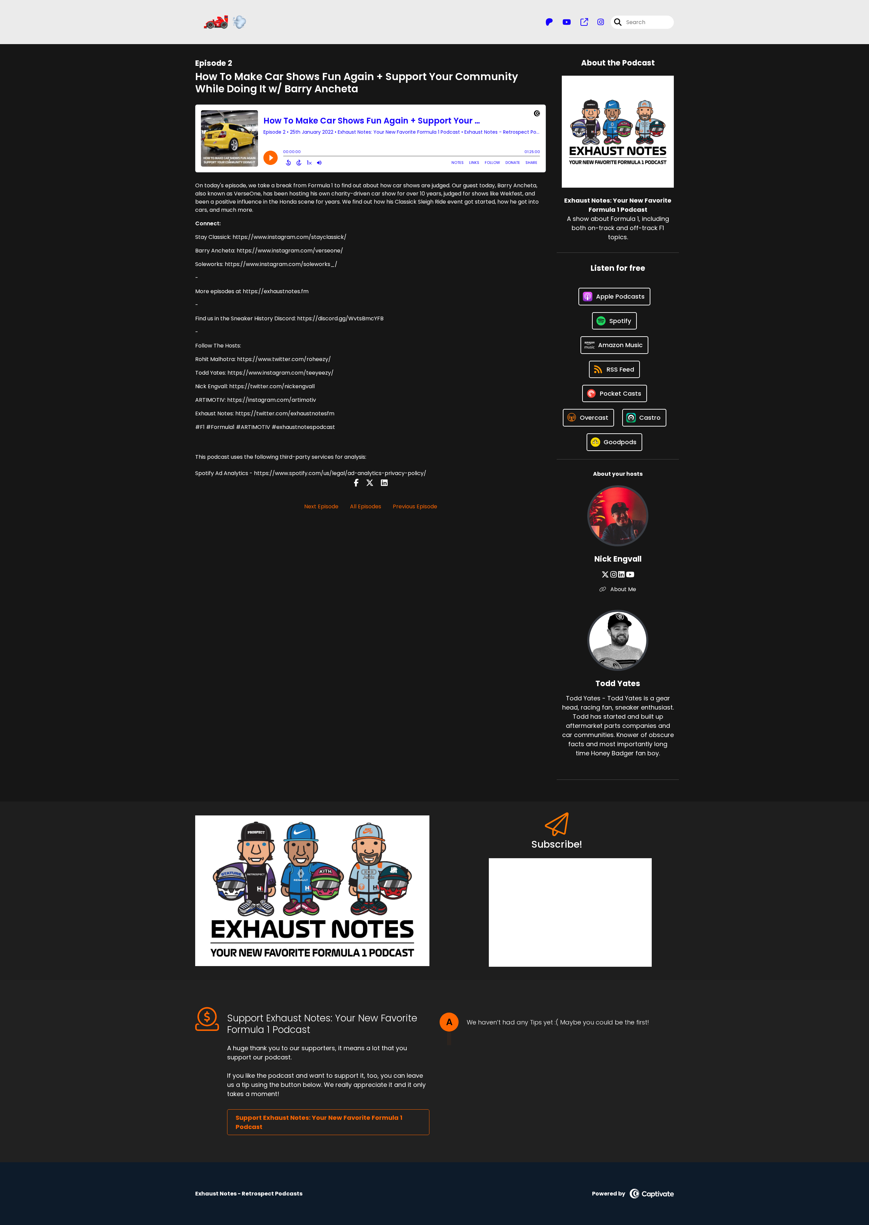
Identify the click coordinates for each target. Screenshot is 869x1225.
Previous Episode (415, 506)
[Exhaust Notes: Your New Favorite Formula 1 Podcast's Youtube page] (562, 22)
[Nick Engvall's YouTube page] (630, 574)
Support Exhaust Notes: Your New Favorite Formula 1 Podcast (319, 1122)
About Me (622, 589)
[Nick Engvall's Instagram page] (613, 574)
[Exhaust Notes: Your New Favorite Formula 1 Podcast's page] (580, 22)
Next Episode (321, 506)
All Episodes (365, 506)
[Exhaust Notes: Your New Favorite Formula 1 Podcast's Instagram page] (596, 22)
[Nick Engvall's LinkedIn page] (621, 574)
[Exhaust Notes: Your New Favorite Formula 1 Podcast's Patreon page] (549, 22)
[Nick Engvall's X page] (605, 574)
